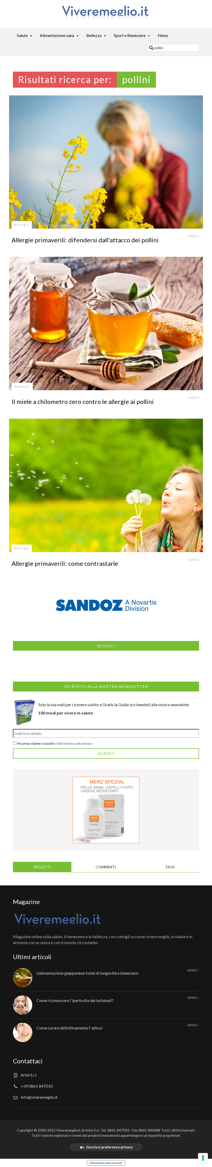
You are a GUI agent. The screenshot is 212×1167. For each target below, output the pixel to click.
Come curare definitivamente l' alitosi (69, 1027)
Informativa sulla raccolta (106, 1162)
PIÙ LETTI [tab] (42, 867)
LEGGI (193, 236)
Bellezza (94, 35)
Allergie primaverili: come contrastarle (65, 563)
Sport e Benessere (130, 35)
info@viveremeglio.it (39, 1097)
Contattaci (28, 1061)
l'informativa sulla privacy (74, 743)
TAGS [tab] (170, 867)
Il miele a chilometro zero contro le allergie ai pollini (83, 401)
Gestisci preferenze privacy (109, 1147)
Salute (22, 35)
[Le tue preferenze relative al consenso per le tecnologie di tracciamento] (203, 1158)
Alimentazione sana (57, 35)
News (163, 35)
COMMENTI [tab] (106, 867)
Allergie (21, 225)
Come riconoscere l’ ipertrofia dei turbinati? (74, 1000)
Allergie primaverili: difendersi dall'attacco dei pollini (85, 240)
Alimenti (22, 386)
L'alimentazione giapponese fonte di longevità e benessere (87, 972)
